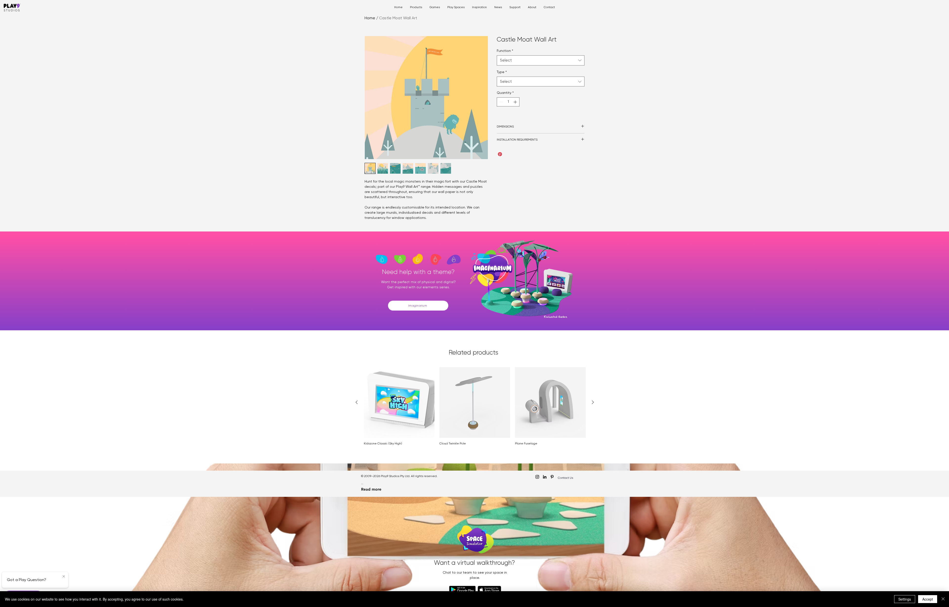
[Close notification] (64, 576)
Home (370, 18)
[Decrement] (500, 102)
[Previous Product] (357, 402)
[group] (475, 406)
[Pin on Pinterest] (500, 154)
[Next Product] (593, 402)
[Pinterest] (552, 476)
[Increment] (516, 102)
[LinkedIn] (544, 476)
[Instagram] (537, 476)
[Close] (943, 599)
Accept (927, 599)
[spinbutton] (508, 102)
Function (505, 51)
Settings (904, 599)
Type (502, 72)
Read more (371, 489)
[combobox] (540, 60)
